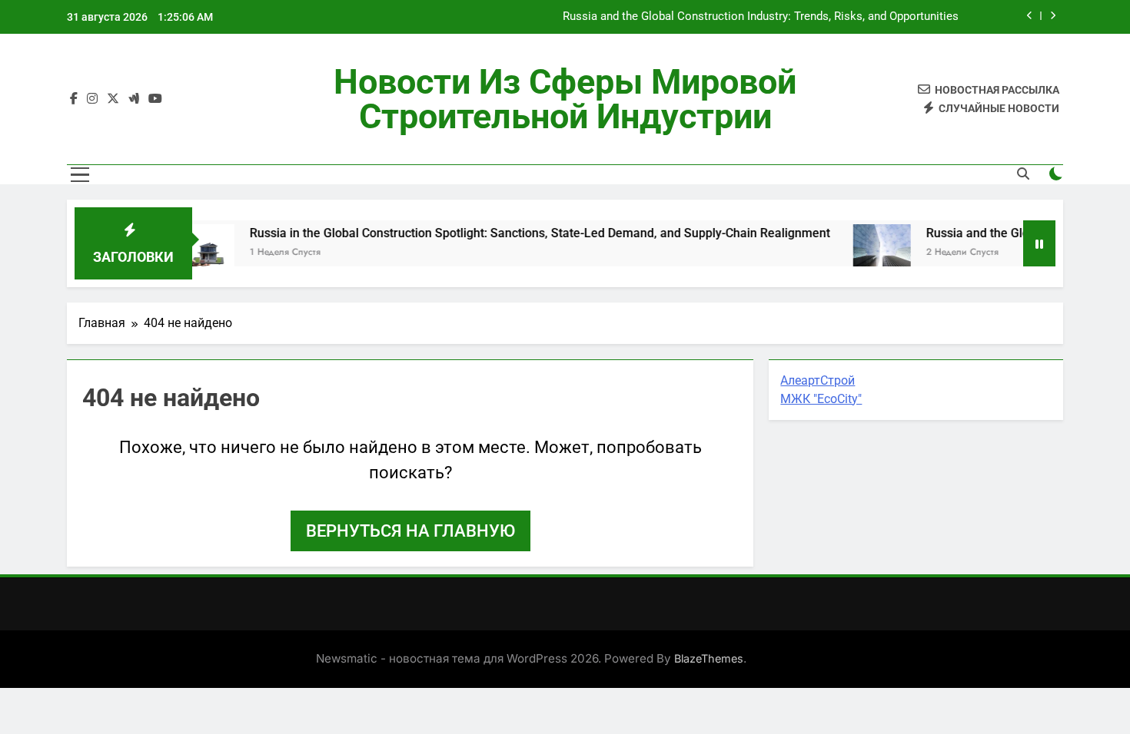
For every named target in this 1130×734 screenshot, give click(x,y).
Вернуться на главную (410, 531)
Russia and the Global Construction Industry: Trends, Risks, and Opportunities (761, 17)
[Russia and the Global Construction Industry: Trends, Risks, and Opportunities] (866, 253)
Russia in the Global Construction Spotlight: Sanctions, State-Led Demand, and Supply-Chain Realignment (524, 233)
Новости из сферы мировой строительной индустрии (565, 99)
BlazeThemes (708, 658)
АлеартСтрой (817, 380)
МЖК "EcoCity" (821, 399)
